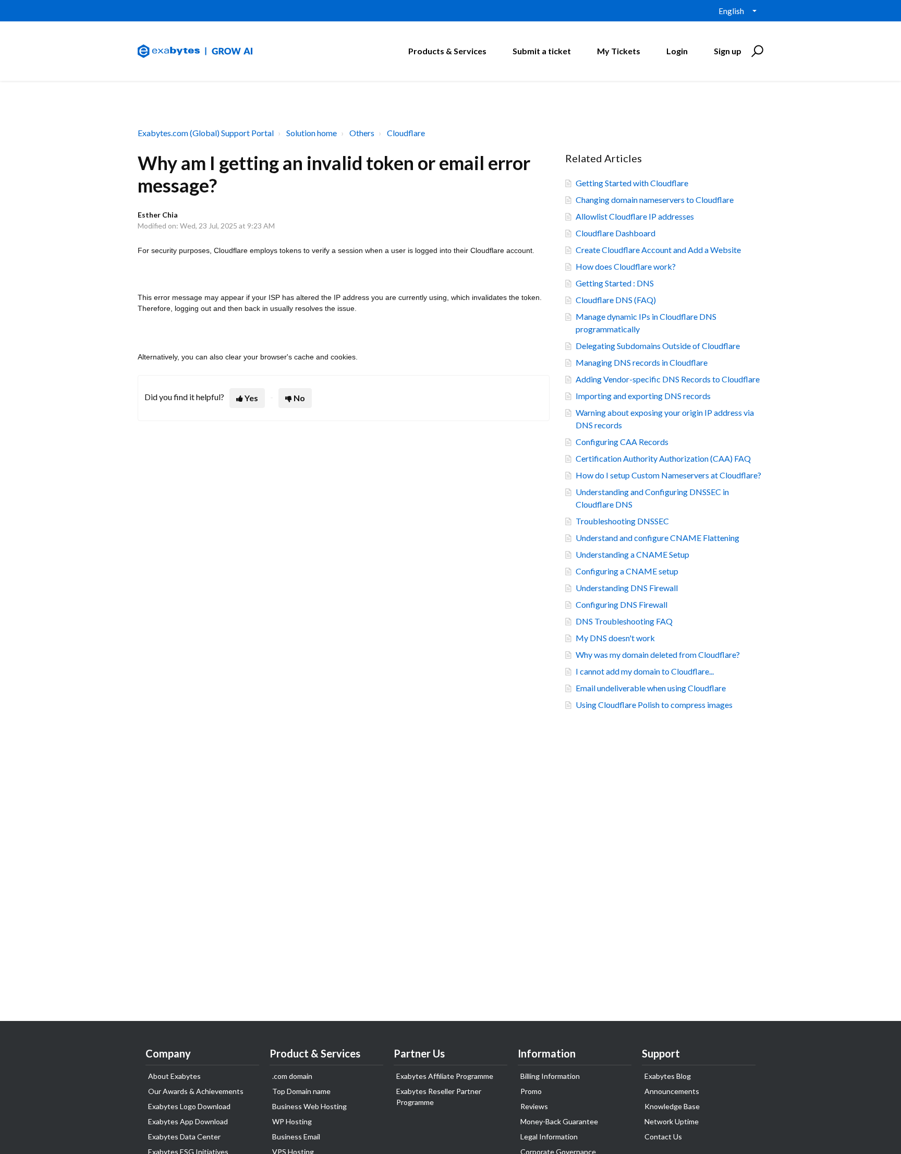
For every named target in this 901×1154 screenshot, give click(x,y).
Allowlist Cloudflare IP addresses (635, 216)
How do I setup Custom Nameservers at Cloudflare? (668, 475)
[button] (755, 51)
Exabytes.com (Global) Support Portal (206, 133)
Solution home (311, 133)
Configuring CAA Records (622, 442)
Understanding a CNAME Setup (632, 554)
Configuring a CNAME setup (627, 571)
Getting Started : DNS (615, 283)
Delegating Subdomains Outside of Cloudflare (658, 346)
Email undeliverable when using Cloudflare (651, 688)
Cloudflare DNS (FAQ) (616, 300)
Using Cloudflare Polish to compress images (654, 705)
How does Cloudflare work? (626, 266)
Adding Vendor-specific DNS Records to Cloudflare (668, 379)
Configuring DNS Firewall (621, 604)
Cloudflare (406, 133)
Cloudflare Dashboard (615, 233)
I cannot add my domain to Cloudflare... (645, 671)
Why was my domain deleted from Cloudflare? (658, 654)
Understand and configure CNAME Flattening (657, 538)
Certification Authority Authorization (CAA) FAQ (663, 458)
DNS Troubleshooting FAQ (624, 621)
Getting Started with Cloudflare (632, 183)
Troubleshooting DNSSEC (622, 521)
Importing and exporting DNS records (643, 396)
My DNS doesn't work (615, 638)
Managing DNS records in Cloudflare (642, 362)
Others (361, 133)
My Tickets (618, 51)
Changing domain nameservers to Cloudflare (655, 200)
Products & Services (447, 51)
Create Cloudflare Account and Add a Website (658, 250)
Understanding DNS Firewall (627, 588)
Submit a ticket (542, 51)
